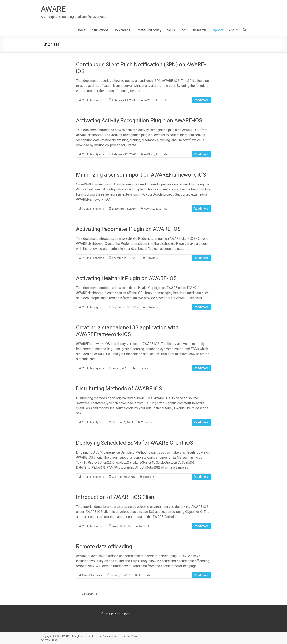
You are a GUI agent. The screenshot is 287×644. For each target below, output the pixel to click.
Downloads (121, 30)
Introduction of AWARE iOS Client (116, 497)
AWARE (53, 9)
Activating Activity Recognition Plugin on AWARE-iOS (139, 120)
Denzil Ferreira (92, 575)
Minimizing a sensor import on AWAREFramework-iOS (141, 175)
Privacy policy (110, 613)
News (171, 30)
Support (217, 30)
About (233, 30)
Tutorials (161, 100)
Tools (184, 30)
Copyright (127, 613)
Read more (201, 100)
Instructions (99, 30)
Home (80, 30)
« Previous (89, 594)
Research (199, 30)
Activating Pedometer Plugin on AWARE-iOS (128, 229)
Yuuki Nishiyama (93, 100)
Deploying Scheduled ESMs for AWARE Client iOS (134, 443)
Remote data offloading (104, 546)
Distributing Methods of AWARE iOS (119, 388)
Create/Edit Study (148, 30)
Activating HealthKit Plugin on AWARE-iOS (126, 278)
